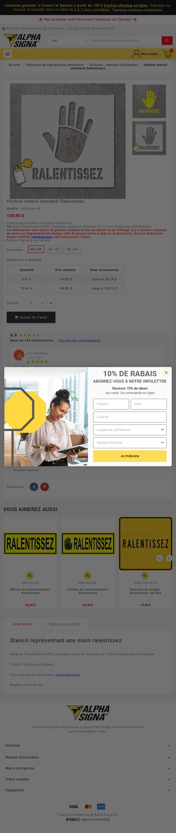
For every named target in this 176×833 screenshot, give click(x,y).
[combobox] (128, 430)
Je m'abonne (129, 456)
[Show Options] (162, 430)
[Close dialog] (166, 372)
